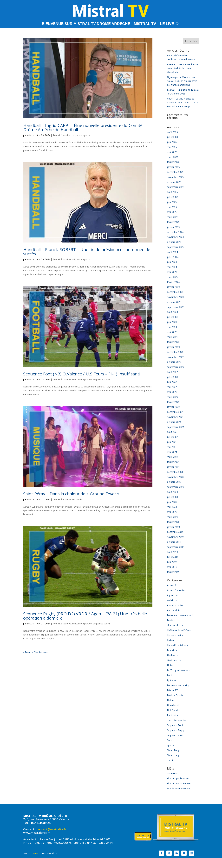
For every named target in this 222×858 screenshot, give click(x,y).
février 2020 (173, 521)
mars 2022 (172, 396)
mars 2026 (172, 157)
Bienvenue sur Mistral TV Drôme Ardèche (86, 24)
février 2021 (173, 461)
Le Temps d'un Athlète (179, 670)
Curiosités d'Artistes (177, 645)
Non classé (173, 705)
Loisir (170, 675)
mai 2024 (172, 266)
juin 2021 (172, 441)
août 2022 (172, 371)
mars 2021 (172, 456)
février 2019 (173, 571)
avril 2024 (172, 272)
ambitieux (172, 600)
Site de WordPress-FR (178, 788)
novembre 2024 (175, 236)
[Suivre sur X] (169, 853)
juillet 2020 (172, 496)
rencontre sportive (82, 379)
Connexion (172, 773)
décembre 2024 (175, 232)
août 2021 (172, 431)
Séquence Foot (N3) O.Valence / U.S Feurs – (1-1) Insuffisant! (81, 374)
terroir (170, 760)
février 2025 (173, 222)
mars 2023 (172, 336)
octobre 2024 (174, 241)
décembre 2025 (175, 172)
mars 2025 (172, 216)
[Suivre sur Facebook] (161, 853)
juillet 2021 (172, 436)
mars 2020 (172, 516)
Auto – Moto (174, 610)
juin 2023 (172, 321)
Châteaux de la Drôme (179, 630)
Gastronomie (174, 660)
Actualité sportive (62, 135)
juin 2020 (172, 502)
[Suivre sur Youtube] (184, 853)
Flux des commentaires (179, 783)
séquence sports (81, 135)
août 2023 (172, 311)
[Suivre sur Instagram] (191, 853)
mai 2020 (172, 506)
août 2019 (172, 551)
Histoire (171, 665)
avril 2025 (172, 211)
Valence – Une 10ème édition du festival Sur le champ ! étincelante (182, 68)
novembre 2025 (175, 177)
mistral (30, 135)
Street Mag (173, 750)
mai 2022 (172, 386)
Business (171, 620)
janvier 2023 (173, 346)
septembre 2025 (175, 186)
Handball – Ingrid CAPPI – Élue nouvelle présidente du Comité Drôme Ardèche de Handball (83, 127)
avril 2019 (172, 566)
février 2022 (173, 402)
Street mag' (173, 755)
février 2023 (173, 341)
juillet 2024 (172, 257)
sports (170, 745)
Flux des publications (178, 778)
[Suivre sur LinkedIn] (176, 853)
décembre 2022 (175, 352)
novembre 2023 (175, 296)
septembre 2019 (175, 546)
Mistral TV (172, 690)
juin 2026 (172, 141)
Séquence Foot (175, 725)
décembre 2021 (175, 411)
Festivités (77, 499)
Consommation (175, 635)
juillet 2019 (172, 556)
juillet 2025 (172, 197)
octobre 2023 (174, 302)
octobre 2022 (174, 361)
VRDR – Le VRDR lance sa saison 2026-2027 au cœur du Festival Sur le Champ (182, 102)
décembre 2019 (175, 531)
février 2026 (173, 161)
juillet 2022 (172, 377)
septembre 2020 (175, 486)
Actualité (57, 499)
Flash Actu (172, 655)
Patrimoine (173, 715)
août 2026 (172, 132)
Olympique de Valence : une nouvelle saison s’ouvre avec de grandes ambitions (182, 80)
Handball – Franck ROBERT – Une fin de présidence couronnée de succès (86, 252)
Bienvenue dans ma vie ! (180, 615)
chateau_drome (175, 625)
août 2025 (172, 191)
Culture (67, 499)
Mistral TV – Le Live (154, 24)
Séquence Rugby (175, 730)
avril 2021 (172, 452)
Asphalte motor (175, 605)
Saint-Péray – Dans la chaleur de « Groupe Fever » (71, 494)
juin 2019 (172, 561)
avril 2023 (172, 332)
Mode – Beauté (175, 695)
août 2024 (172, 252)
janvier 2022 (173, 406)
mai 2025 (172, 207)
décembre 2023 (175, 291)
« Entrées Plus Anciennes (36, 652)
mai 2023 (172, 327)
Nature (170, 700)
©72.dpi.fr (35, 853)
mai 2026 (172, 147)
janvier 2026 (173, 166)
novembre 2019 (175, 536)
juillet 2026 (172, 136)
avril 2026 (172, 152)
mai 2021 (172, 446)
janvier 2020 (173, 526)
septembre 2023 (175, 307)
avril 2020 (172, 511)
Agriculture (172, 595)
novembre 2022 (175, 357)
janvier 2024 (173, 286)
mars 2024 (172, 277)
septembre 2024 (175, 247)
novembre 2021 (175, 416)
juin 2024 (172, 261)
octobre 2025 (174, 182)
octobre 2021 (174, 421)
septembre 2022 (175, 366)
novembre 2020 (175, 477)
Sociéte (171, 740)
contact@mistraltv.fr (51, 829)
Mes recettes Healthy (178, 685)
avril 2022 (172, 391)
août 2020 (172, 491)
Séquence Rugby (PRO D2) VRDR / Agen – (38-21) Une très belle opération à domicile (85, 616)
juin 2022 (172, 381)
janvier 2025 (173, 227)
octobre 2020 (174, 481)
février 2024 (173, 282)
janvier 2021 (173, 466)
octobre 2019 (174, 541)
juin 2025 (172, 202)
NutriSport (172, 710)
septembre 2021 (175, 427)
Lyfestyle (171, 680)
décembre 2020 (175, 471)
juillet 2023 (172, 316)
